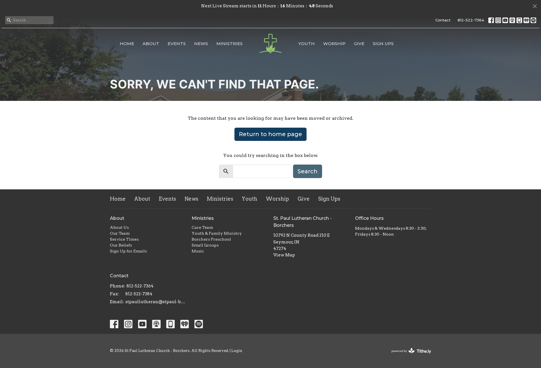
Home (127, 43)
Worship (334, 43)
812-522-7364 (471, 20)
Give (359, 43)
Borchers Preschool (211, 239)
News (201, 43)
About (151, 43)
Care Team (202, 227)
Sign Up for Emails (128, 251)
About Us (119, 227)
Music (198, 251)
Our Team (120, 233)
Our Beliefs (121, 245)
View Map (284, 255)
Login (236, 351)
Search (308, 171)
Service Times (124, 239)
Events (177, 43)
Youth (306, 43)
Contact (443, 20)
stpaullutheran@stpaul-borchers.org (155, 301)
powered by (408, 355)
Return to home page (270, 134)
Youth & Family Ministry (217, 233)
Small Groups (205, 245)
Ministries (229, 43)
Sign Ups (383, 43)
